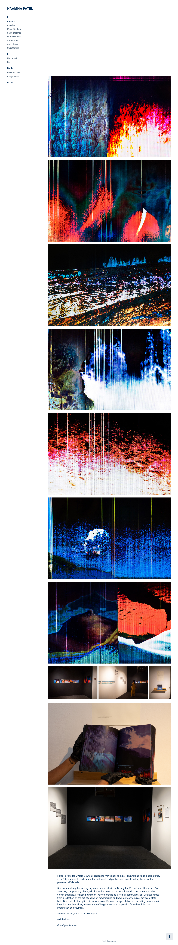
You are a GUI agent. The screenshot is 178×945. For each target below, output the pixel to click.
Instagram (111, 941)
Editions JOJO (13, 72)
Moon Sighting (14, 29)
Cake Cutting (13, 47)
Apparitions (12, 44)
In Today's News (14, 36)
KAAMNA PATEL (20, 8)
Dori (9, 62)
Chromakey (12, 40)
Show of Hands (14, 32)
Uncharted (12, 58)
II (7, 53)
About (10, 82)
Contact (11, 21)
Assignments (13, 76)
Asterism (11, 25)
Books (10, 67)
